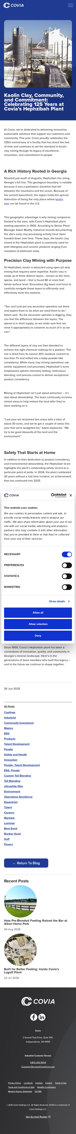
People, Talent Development (22, 765)
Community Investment (19, 723)
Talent (8, 807)
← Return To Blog (26, 862)
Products (9, 739)
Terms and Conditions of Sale (21, 1087)
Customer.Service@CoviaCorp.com (38, 1066)
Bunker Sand (12, 834)
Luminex (9, 823)
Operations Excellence (18, 797)
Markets (9, 818)
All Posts (9, 706)
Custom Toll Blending (17, 776)
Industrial (10, 718)
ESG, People (12, 770)
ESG (7, 733)
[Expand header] (70, 5)
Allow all (38, 612)
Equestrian (11, 802)
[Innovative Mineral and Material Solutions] (14, 5)
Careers (9, 813)
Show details (57, 601)
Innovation (10, 760)
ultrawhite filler (13, 786)
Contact (39, 1083)
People (8, 749)
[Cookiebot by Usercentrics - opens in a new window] (50, 495)
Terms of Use (60, 1083)
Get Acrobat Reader (37, 1117)
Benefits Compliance (46, 1087)
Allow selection (38, 624)
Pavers (8, 844)
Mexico (8, 728)
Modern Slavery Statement (20, 1091)
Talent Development (17, 744)
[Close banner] (70, 495)
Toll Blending (12, 781)
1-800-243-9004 (38, 1062)
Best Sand (10, 828)
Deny (38, 635)
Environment (12, 791)
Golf (6, 839)
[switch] (67, 565)
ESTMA (38, 1091)
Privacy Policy (14, 1083)
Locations (28, 1083)
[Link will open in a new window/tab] (33, 1017)
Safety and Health (15, 755)
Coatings (9, 712)
